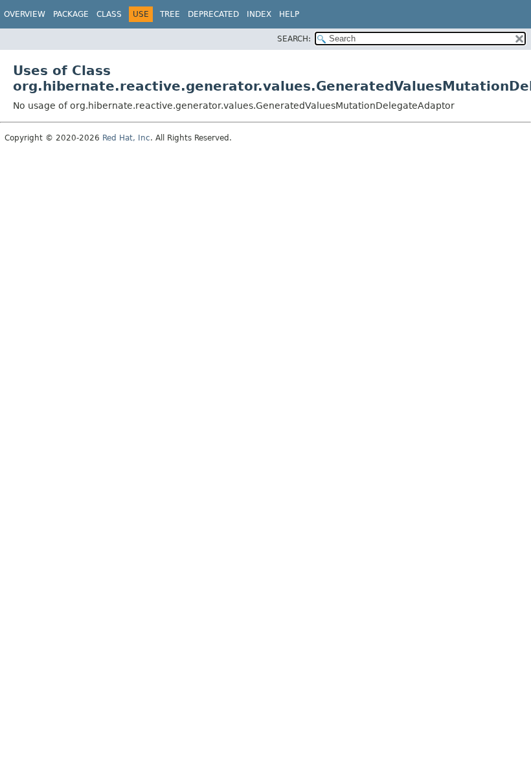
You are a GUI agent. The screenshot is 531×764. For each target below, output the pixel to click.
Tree (170, 14)
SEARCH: (294, 38)
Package (71, 14)
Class (109, 14)
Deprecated (213, 14)
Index (259, 14)
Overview (24, 14)
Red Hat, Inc (126, 137)
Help (289, 14)
